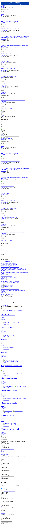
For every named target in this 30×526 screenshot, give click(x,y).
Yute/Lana (15, 29)
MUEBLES (3, 47)
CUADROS (3, 39)
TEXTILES (3, 15)
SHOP (2, 6)
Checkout (3, 513)
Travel (6, 100)
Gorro (12, 68)
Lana (11, 29)
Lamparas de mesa (13, 76)
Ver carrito (3, 506)
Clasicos (10, 100)
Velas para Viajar (9, 108)
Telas (11, 21)
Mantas (8, 21)
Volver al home (4, 305)
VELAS (2, 102)
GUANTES (3, 55)
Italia (7, 61)
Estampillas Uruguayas (12, 45)
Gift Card (8, 68)
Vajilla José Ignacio (18, 37)
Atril (6, 101)
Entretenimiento (17, 68)
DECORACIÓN (4, 30)
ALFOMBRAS (4, 22)
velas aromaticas (7, 83)
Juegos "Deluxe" (13, 36)
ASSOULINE (4, 85)
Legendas (14, 100)
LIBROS (3, 93)
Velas (2, 77)
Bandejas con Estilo (9, 37)
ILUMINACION (5, 70)
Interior (8, 54)
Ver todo (3, 261)
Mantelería (15, 21)
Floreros (25, 37)
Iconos (19, 100)
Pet (19, 29)
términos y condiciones (9, 491)
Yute (9, 29)
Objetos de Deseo (21, 36)
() (5, 110)
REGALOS (3, 62)
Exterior (12, 54)
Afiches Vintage (21, 45)
